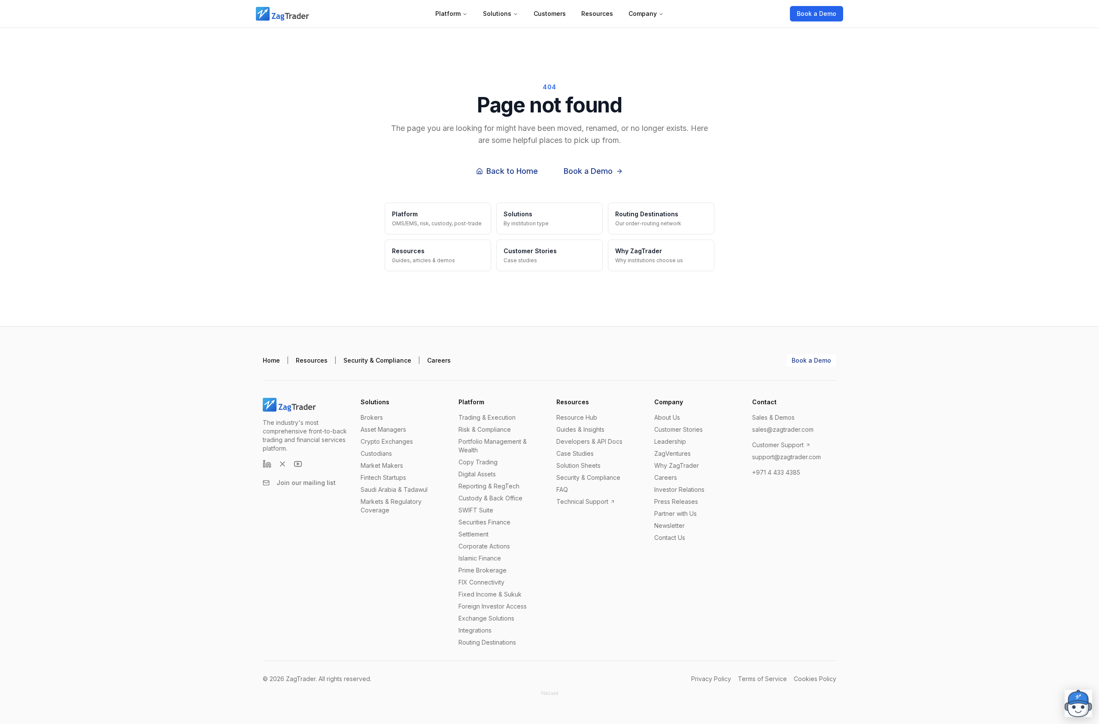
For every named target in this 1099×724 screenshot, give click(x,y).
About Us (667, 417)
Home (271, 360)
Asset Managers (383, 429)
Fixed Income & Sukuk (490, 594)
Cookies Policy (815, 678)
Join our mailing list (306, 482)
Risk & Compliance (484, 429)
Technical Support (582, 501)
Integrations (475, 630)
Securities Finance (484, 522)
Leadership (670, 441)
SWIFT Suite (475, 510)
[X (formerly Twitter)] (282, 464)
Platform (448, 13)
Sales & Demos (773, 417)
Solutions (497, 13)
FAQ (562, 489)
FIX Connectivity (481, 582)
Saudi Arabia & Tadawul (394, 489)
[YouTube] (298, 464)
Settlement (473, 534)
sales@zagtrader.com (783, 429)
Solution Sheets (578, 465)
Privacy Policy (711, 678)
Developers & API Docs (589, 441)
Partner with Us (675, 513)
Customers (550, 13)
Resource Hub (576, 417)
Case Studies (575, 453)
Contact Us (669, 537)
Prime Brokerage (482, 570)
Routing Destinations (487, 642)
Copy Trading (478, 462)
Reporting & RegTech (488, 486)
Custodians (376, 453)
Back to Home (512, 171)
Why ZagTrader (676, 465)
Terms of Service (762, 678)
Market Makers (382, 465)
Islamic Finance (479, 558)
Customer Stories (678, 429)
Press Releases (676, 501)
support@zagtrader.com (786, 456)
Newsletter (669, 525)
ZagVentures (672, 453)
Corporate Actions (484, 546)
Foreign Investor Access (492, 606)
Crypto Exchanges (387, 441)
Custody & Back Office (490, 498)
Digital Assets (477, 474)
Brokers (372, 417)
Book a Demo (816, 13)
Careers (439, 360)
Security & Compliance (377, 360)
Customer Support (778, 444)
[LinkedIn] (267, 464)
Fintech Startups (383, 477)
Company (642, 13)
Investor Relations (679, 489)
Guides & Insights (580, 429)
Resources (597, 13)
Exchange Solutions (486, 618)
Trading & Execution (487, 417)
